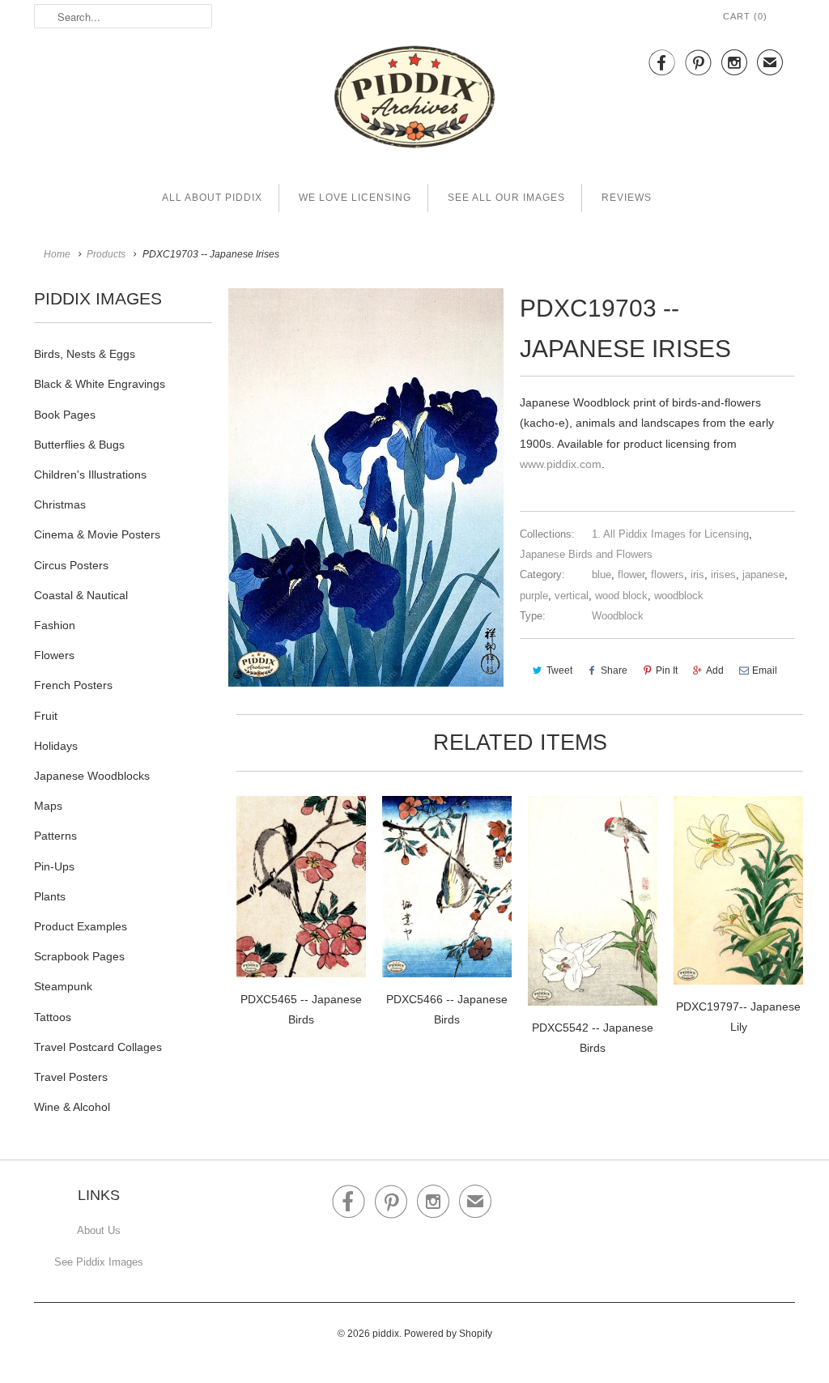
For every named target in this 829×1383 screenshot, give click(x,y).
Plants (50, 896)
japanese (763, 574)
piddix (385, 1333)
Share (614, 670)
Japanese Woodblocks (92, 775)
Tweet (559, 670)
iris (697, 574)
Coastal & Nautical (81, 595)
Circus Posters (71, 565)
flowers (667, 574)
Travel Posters (71, 1076)
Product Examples (80, 926)
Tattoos (52, 1017)
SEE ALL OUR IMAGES (506, 197)
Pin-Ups (54, 866)
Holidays (56, 745)
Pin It (667, 670)
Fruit (45, 715)
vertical (572, 595)
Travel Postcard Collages (98, 1046)
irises (723, 574)
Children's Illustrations (90, 474)
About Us (99, 1230)
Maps (48, 805)
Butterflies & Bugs (79, 444)
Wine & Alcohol (72, 1106)
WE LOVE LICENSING (355, 197)
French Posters (73, 685)
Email (764, 670)
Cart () (745, 16)
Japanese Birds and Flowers (586, 554)
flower (631, 574)
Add (715, 670)
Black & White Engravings (99, 383)
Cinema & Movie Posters (97, 534)
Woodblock (618, 616)
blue (601, 574)
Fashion (54, 625)
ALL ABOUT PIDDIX (212, 197)
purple (534, 595)
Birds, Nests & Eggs (84, 353)
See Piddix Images (98, 1262)
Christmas (60, 504)
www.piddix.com (561, 463)
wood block (621, 595)
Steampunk (63, 986)
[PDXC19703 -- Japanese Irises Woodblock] (366, 487)
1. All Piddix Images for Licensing (670, 534)
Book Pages (65, 414)
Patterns (55, 835)
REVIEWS (627, 197)
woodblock (679, 595)
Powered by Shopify (448, 1333)
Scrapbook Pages (79, 956)
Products (106, 254)
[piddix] (414, 100)
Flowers (54, 655)
